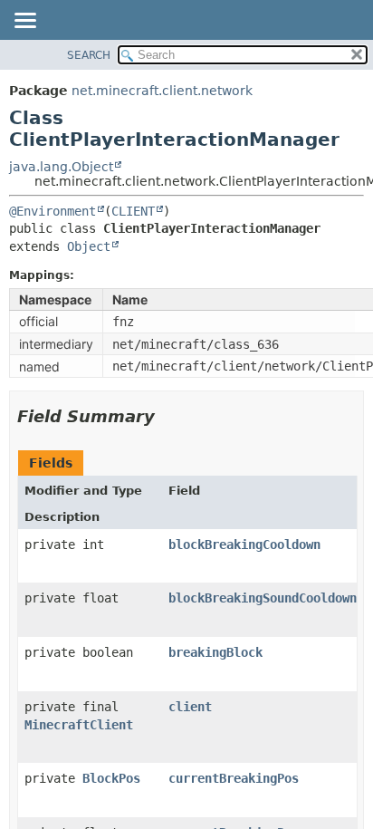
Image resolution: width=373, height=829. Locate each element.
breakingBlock (215, 652)
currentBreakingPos (233, 778)
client (190, 706)
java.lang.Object (61, 166)
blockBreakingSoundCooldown (262, 598)
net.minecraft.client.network (162, 90)
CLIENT (133, 211)
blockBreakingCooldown (244, 544)
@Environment (52, 211)
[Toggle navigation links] (24, 21)
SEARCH (88, 55)
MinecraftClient (78, 725)
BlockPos (111, 778)
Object (88, 246)
